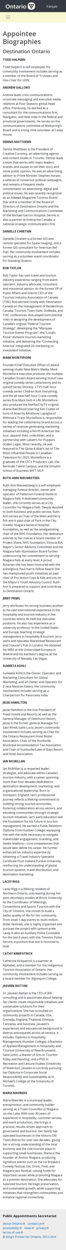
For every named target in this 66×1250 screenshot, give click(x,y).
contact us (35, 1224)
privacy (42, 1228)
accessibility (12, 1228)
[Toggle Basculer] (8, 17)
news (29, 1228)
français (51, 6)
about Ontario (14, 1224)
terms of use (13, 1232)
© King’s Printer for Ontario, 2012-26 (29, 1237)
